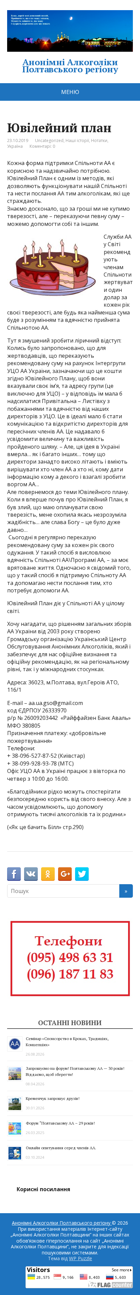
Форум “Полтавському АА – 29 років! (60, 1123)
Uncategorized (49, 140)
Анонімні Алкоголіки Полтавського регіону (70, 64)
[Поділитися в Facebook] (14, 874)
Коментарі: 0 (42, 146)
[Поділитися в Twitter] (82, 874)
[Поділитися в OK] (48, 874)
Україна (15, 146)
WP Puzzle (80, 1258)
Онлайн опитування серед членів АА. (61, 1147)
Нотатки (99, 140)
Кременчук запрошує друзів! (53, 1098)
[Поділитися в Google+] (65, 874)
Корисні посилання (43, 1189)
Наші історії (77, 140)
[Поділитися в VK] (31, 874)
